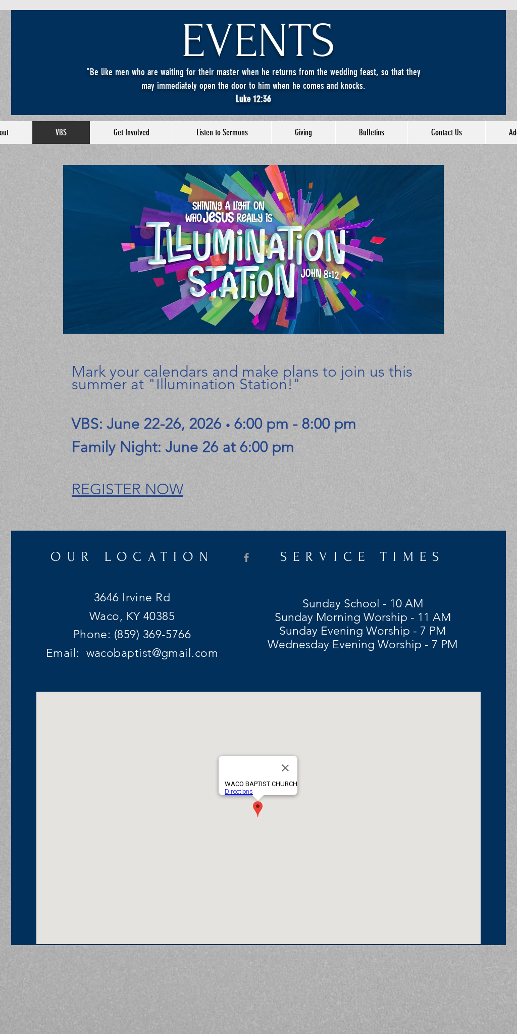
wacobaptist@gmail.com (152, 653)
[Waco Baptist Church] (246, 557)
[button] (131, 132)
